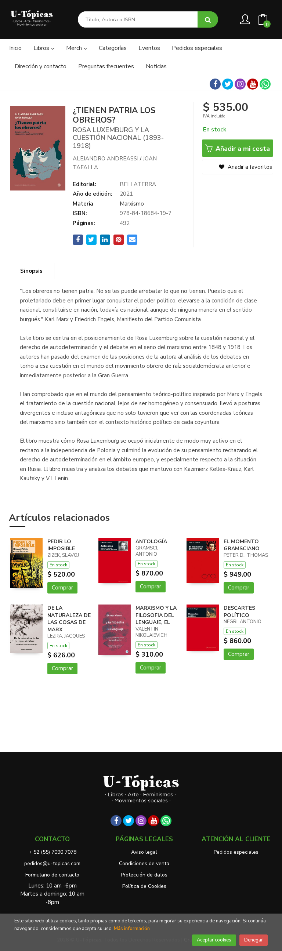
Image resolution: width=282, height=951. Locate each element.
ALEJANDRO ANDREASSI (105, 158)
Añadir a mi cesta (242, 148)
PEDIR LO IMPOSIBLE (61, 545)
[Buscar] (208, 19)
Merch (74, 48)
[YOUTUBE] (252, 84)
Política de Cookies (144, 886)
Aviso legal (144, 852)
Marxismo (132, 203)
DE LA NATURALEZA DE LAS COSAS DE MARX (69, 619)
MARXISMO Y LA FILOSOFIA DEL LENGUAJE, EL (156, 615)
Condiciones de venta (144, 863)
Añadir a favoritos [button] (249, 167)
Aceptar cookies (214, 940)
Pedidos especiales (236, 852)
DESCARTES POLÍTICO (239, 612)
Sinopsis (31, 271)
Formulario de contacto (52, 874)
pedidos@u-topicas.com (52, 863)
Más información (132, 928)
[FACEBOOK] (215, 84)
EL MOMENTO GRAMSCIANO (242, 545)
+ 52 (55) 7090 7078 (52, 852)
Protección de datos (144, 874)
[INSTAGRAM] (240, 84)
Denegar (253, 940)
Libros (42, 48)
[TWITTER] (227, 84)
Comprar (62, 587)
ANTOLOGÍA (151, 541)
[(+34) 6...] (265, 84)
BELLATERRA (138, 184)
